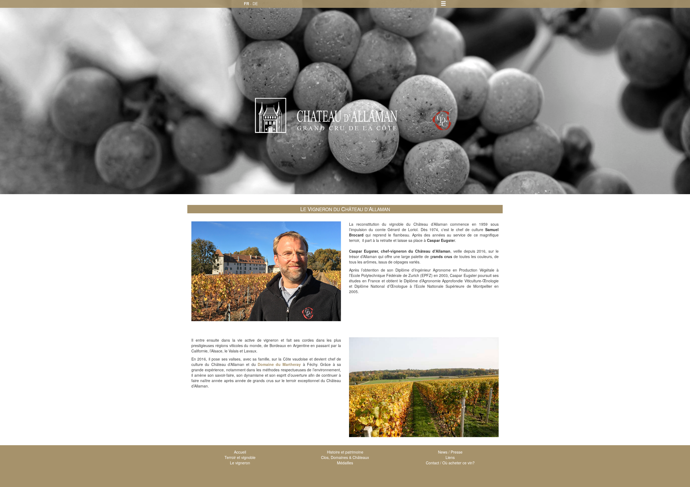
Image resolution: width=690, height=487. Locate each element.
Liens (450, 457)
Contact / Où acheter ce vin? (450, 462)
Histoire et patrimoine (345, 452)
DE (255, 3)
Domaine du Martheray (279, 364)
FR (246, 3)
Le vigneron (240, 462)
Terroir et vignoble (240, 457)
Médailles (345, 462)
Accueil (240, 452)
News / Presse (450, 452)
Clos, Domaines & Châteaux (345, 457)
